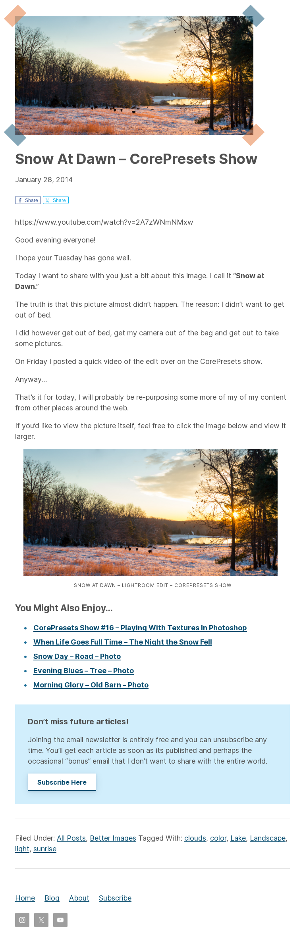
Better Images (113, 838)
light (22, 849)
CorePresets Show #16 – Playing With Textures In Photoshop (140, 628)
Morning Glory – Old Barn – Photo (91, 685)
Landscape (268, 838)
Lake (238, 838)
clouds (195, 838)
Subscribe (115, 898)
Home (25, 898)
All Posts (71, 838)
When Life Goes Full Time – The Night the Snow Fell (122, 642)
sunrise (44, 849)
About (79, 898)
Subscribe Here (62, 782)
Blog (52, 898)
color (218, 838)
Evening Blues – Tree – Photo (83, 670)
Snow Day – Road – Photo (77, 656)
